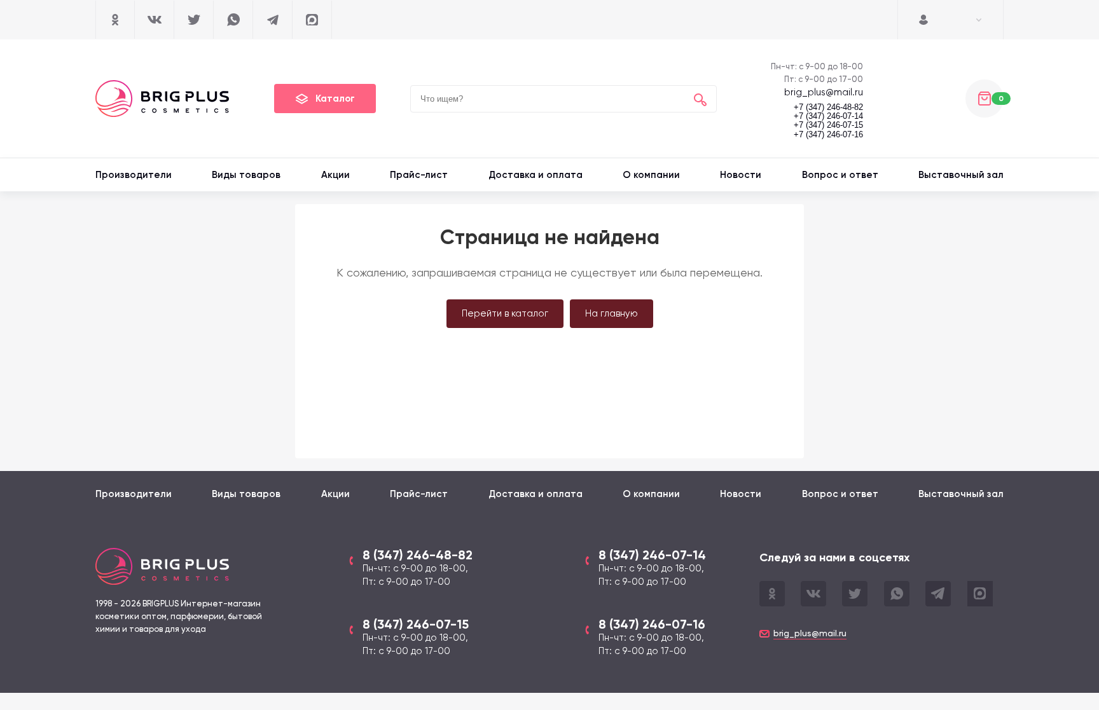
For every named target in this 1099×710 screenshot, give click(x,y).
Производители (133, 175)
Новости (740, 175)
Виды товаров (246, 175)
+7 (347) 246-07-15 (828, 125)
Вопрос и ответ (840, 175)
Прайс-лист (419, 175)
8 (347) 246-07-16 (651, 624)
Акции (335, 175)
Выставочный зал (961, 175)
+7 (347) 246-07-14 (828, 116)
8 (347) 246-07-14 (652, 555)
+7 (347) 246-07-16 (828, 134)
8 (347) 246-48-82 (418, 555)
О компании (651, 175)
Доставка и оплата (535, 175)
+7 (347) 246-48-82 (828, 107)
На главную (611, 313)
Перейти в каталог (505, 313)
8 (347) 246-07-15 (416, 624)
